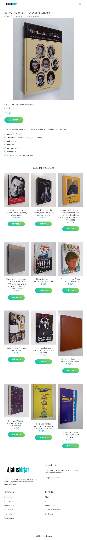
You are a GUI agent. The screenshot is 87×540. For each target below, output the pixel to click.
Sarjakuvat (8, 510)
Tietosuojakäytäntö (53, 510)
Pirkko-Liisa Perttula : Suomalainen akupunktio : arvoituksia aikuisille (43, 426)
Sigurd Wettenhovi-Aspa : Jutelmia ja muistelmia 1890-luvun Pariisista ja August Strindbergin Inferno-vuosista (16, 284)
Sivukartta (49, 514)
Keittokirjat (8, 501)
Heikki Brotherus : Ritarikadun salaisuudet (43, 280)
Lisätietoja (14, 120)
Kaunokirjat (19, 105)
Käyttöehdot (50, 505)
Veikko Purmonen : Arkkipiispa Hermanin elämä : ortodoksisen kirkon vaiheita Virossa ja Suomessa (70, 215)
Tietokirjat (8, 514)
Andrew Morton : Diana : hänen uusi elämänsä (71, 280)
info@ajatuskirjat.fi (52, 478)
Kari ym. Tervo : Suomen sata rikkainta (16, 349)
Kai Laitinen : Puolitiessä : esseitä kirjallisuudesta (70, 360)
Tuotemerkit (9, 518)
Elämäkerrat (29, 105)
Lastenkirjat (9, 505)
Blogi (47, 497)
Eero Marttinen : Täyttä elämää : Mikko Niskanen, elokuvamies (16, 212)
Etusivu (7, 16)
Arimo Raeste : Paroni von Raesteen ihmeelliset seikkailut (43, 350)
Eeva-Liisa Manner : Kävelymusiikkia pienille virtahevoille (16, 423)
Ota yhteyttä (50, 501)
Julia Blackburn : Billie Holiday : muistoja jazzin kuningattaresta (44, 212)
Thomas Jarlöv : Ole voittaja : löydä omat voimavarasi (70, 434)
